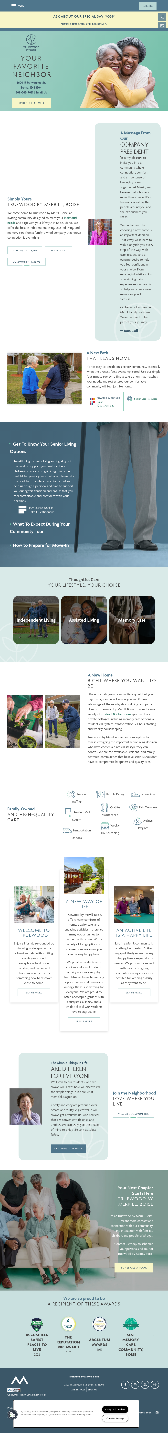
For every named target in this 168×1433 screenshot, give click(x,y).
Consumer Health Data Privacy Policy (26, 1394)
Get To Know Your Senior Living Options (43, 447)
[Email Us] (162, 26)
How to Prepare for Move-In (41, 545)
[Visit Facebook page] (125, 1385)
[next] (153, 1334)
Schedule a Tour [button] (31, 103)
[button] (148, 6)
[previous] (14, 1334)
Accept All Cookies (115, 1409)
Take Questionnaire (106, 403)
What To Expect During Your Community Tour (40, 527)
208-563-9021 (24, 92)
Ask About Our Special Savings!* (84, 16)
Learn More (34, 992)
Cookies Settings (115, 1418)
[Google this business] (155, 1385)
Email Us (41, 92)
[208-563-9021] (162, 17)
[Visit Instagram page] (135, 1385)
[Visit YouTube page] (145, 1385)
